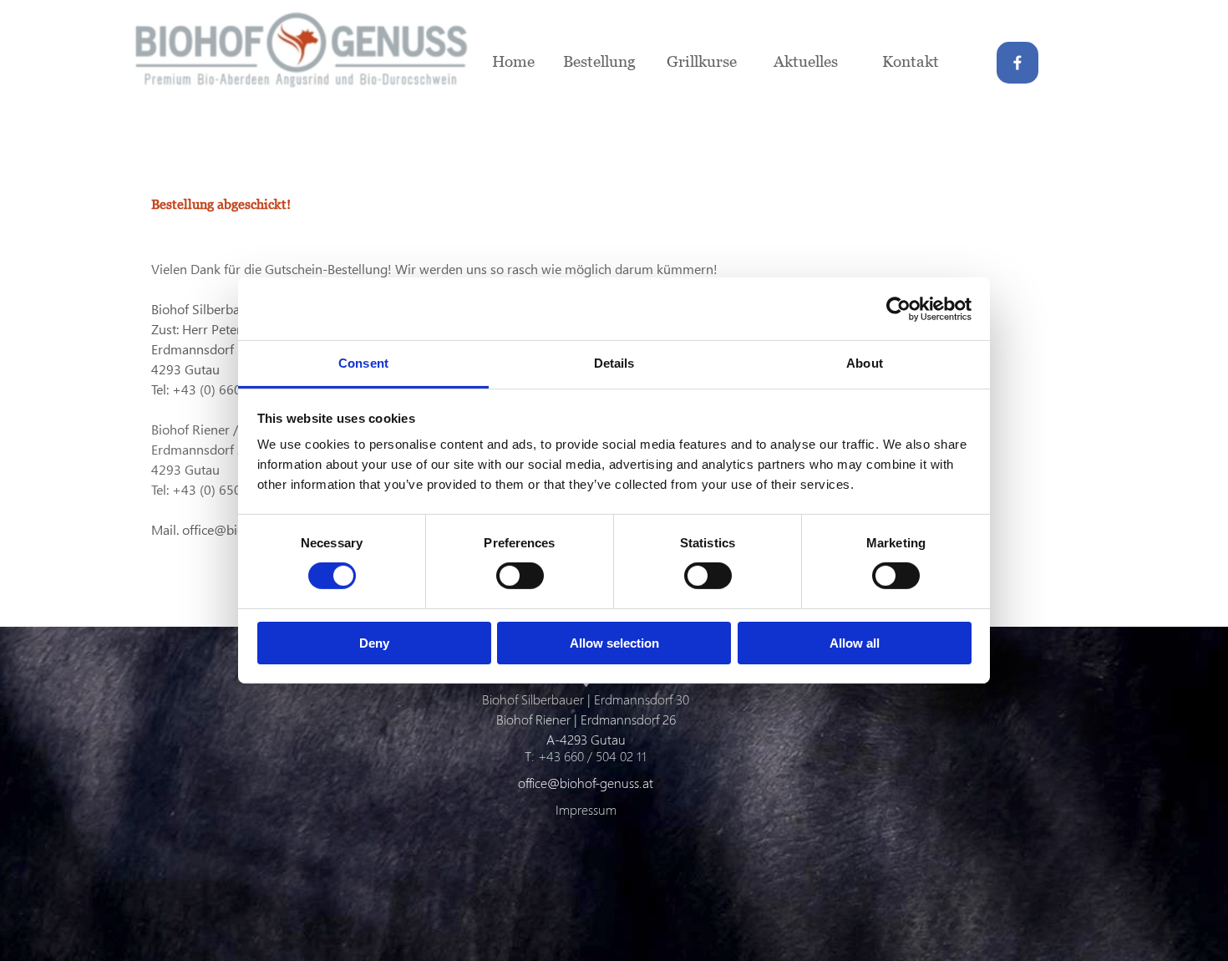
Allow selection (614, 643)
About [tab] (864, 363)
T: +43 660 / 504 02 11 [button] (586, 756)
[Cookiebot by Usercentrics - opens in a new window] (898, 308)
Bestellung (599, 60)
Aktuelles (806, 60)
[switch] (520, 575)
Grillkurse (702, 60)
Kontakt (910, 60)
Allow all (855, 643)
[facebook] (1017, 63)
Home (513, 60)
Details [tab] (614, 363)
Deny (374, 643)
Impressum (586, 809)
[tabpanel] (530, 178)
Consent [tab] (363, 363)
